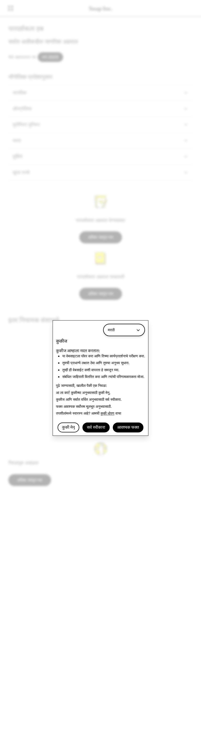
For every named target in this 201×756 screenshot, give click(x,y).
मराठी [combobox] (111, 330)
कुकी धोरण (107, 413)
